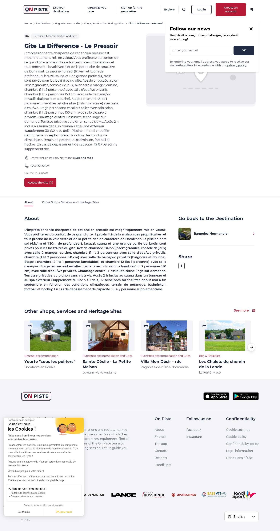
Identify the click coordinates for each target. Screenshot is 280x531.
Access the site (38, 182)
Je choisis (24, 511)
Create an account (231, 9)
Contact (161, 451)
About (28, 202)
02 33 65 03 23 (39, 166)
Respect (161, 458)
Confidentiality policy (242, 444)
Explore (169, 9)
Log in (201, 9)
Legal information (239, 451)
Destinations (43, 23)
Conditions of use (239, 458)
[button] (251, 347)
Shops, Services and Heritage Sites (104, 23)
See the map (84, 158)
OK (244, 50)
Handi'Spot (163, 465)
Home (28, 23)
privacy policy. (236, 65)
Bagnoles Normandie (67, 23)
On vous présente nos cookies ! (27, 496)
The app (161, 444)
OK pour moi (64, 511)
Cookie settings (238, 430)
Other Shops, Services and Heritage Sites (70, 202)
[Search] (184, 9)
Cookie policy (236, 437)
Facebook (193, 430)
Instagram (194, 437)
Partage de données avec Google (28, 493)
